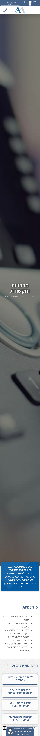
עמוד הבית (31, 296)
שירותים (22, 296)
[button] (35, 727)
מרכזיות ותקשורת (20, 288)
